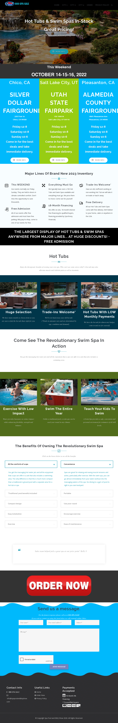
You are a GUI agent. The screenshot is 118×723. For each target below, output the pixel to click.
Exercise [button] (11, 524)
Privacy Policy (102, 5)
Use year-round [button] (70, 504)
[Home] (17, 3)
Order (90, 5)
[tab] (31, 464)
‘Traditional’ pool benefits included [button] (22, 493)
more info (60, 52)
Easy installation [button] (15, 514)
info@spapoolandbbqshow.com (17, 700)
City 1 (65, 5)
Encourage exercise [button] (72, 514)
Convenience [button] (69, 464)
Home (56, 5)
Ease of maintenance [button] (73, 524)
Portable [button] (67, 493)
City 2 (73, 5)
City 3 (81, 5)
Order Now (40, 695)
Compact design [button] (15, 504)
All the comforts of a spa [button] (18, 464)
